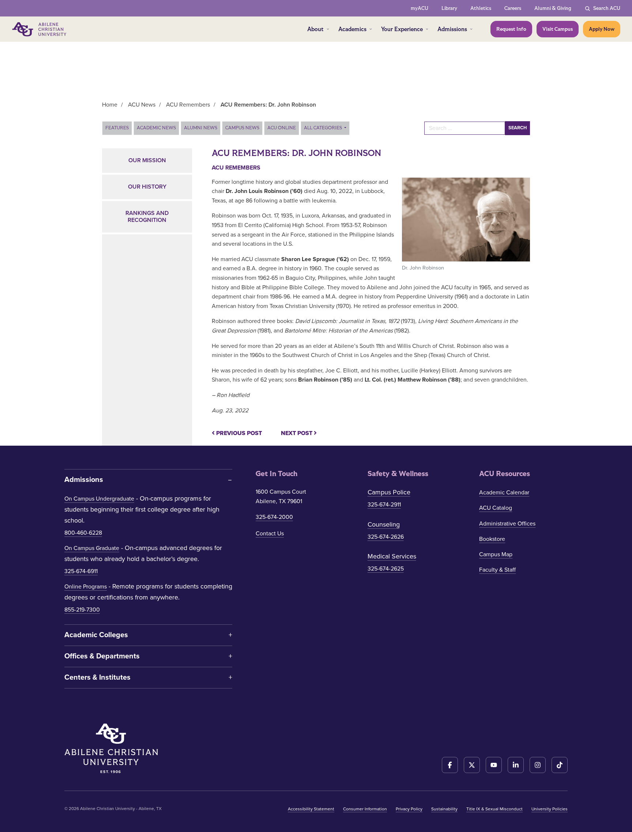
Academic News (156, 128)
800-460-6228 (83, 532)
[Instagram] (538, 765)
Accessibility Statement (311, 808)
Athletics (480, 8)
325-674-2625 (386, 568)
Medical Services (392, 556)
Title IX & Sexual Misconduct (494, 808)
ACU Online (281, 128)
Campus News (242, 128)
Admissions (452, 29)
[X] (472, 765)
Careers (512, 8)
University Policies (549, 808)
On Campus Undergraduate (99, 498)
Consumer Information (365, 808)
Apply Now (601, 29)
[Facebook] (450, 765)
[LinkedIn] (516, 765)
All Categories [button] (323, 128)
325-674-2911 (384, 504)
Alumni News (200, 128)
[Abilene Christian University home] (40, 29)
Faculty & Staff (497, 569)
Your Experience (402, 29)
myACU (419, 8)
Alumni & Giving (552, 8)
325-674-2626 (386, 537)
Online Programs (85, 586)
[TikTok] (560, 765)
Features (117, 128)
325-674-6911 (81, 571)
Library (449, 8)
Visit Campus (557, 29)
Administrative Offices (507, 523)
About (315, 29)
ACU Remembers (236, 167)
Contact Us (270, 533)
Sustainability (444, 808)
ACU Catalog (495, 508)
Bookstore (492, 539)
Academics (352, 29)
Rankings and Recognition (147, 216)
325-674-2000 (274, 517)
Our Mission (147, 160)
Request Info (511, 29)
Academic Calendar (504, 492)
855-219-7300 (82, 609)
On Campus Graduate (91, 548)
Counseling (384, 524)
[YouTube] (494, 765)
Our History (147, 186)
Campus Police (389, 492)
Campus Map (495, 554)
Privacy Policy (409, 808)
